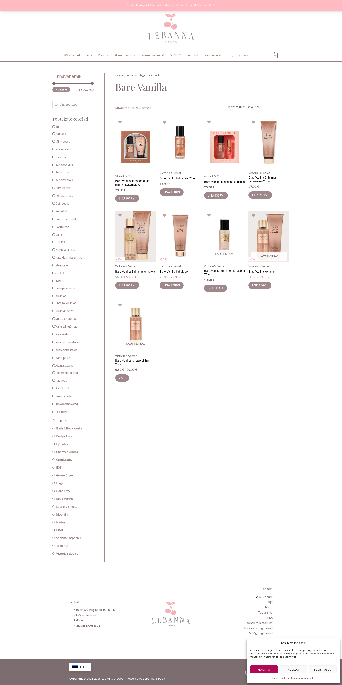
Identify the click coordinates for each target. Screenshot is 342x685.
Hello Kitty (63, 491)
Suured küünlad (66, 319)
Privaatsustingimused (302, 677)
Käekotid (61, 381)
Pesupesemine (65, 288)
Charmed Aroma (67, 452)
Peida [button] (212, 5)
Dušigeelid (62, 203)
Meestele (61, 265)
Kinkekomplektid (152, 55)
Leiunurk (193, 55)
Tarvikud (61, 157)
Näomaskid (63, 149)
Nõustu (264, 669)
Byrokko (62, 444)
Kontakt (74, 602)
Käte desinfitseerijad (68, 257)
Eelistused (322, 669)
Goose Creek (64, 475)
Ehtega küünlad (65, 303)
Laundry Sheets (66, 507)
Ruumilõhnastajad (67, 342)
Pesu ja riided (64, 396)
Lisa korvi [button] (127, 198)
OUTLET (175, 55)
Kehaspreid (63, 172)
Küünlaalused (64, 311)
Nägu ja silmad (65, 250)
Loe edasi (215, 288)
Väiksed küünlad (66, 326)
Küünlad (60, 296)
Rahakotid (62, 388)
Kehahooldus (64, 165)
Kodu (101, 55)
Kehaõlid (61, 211)
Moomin (62, 514)
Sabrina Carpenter (68, 538)
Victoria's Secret (67, 554)
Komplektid (63, 188)
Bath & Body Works (69, 428)
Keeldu (293, 669)
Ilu (87, 55)
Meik (58, 235)
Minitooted (62, 142)
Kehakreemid (64, 180)
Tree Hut (62, 546)
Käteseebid (62, 334)
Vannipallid (62, 358)
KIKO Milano (64, 499)
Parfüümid (62, 227)
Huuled (60, 242)
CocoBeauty (64, 460)
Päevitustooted (65, 219)
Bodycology (64, 436)
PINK (59, 530)
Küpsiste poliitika (280, 677)
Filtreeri (61, 89)
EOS (59, 467)
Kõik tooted (72, 55)
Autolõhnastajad (66, 350)
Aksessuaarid (123, 55)
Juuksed (60, 134)
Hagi (59, 483)
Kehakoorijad (64, 196)
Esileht (119, 75)
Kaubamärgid (213, 55)
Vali (122, 378)
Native (60, 522)
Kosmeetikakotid (66, 373)
